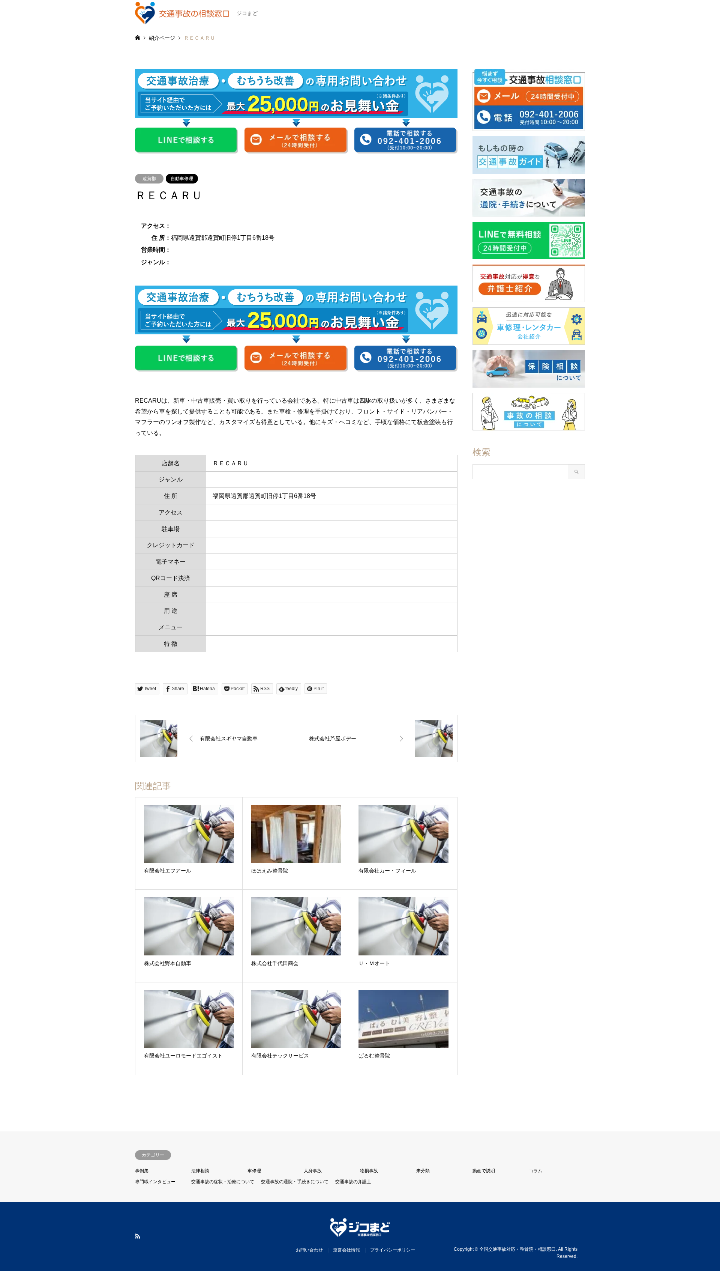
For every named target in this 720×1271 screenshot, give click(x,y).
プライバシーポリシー (392, 1250)
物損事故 (369, 1170)
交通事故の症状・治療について (222, 1181)
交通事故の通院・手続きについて (294, 1181)
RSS (137, 1236)
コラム (535, 1170)
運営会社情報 (346, 1250)
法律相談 (200, 1170)
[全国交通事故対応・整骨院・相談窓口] (360, 1232)
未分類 (423, 1170)
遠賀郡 (149, 178)
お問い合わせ (309, 1250)
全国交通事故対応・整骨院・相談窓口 (517, 1249)
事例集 (141, 1170)
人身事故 (313, 1170)
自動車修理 (182, 178)
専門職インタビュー (155, 1181)
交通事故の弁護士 (353, 1181)
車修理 (254, 1170)
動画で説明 (483, 1170)
